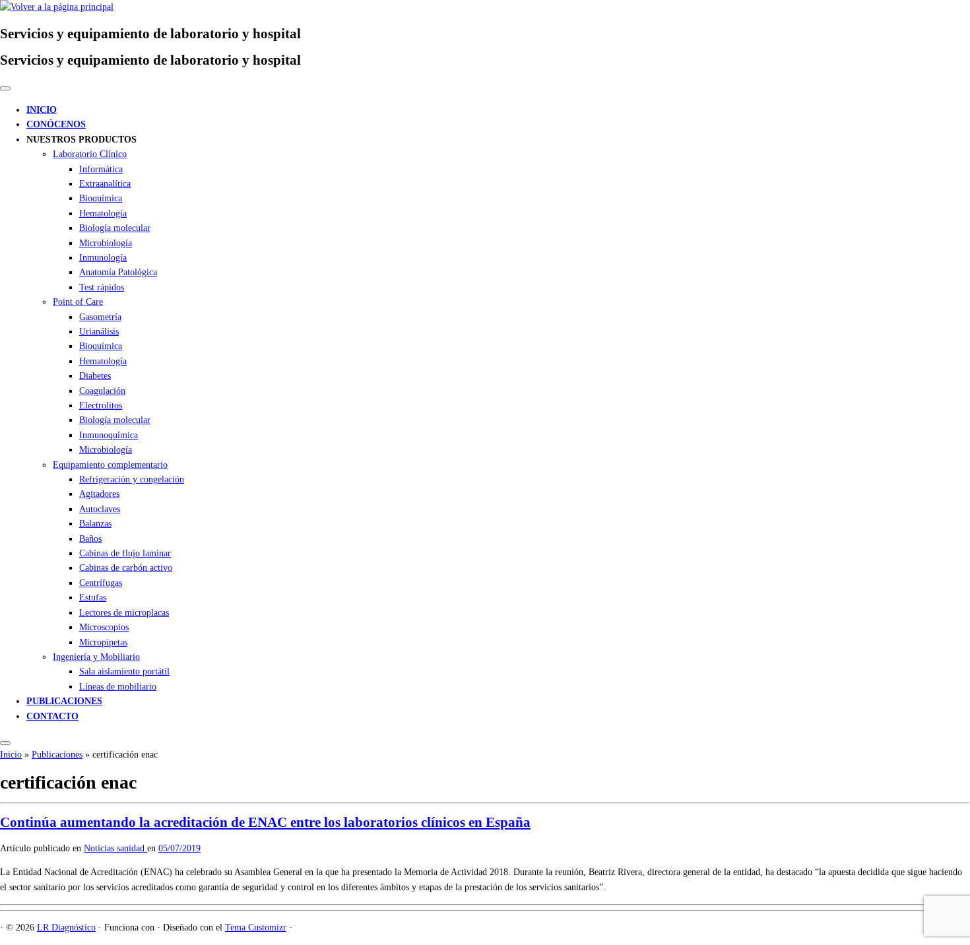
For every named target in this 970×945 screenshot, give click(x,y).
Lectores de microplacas (124, 613)
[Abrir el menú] (5, 743)
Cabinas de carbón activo (125, 568)
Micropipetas (103, 642)
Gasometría (100, 317)
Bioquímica (100, 198)
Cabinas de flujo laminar (125, 553)
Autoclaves (99, 509)
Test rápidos (101, 287)
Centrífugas (100, 583)
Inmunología (103, 258)
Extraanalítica (105, 184)
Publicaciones (57, 755)
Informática (101, 169)
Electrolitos (100, 405)
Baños (90, 539)
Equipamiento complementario (110, 465)
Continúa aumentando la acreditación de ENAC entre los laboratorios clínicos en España (265, 822)
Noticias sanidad (115, 848)
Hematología (103, 213)
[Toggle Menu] (5, 88)
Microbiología (105, 243)
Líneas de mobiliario (117, 687)
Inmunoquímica (108, 435)
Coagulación (102, 391)
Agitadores (99, 494)
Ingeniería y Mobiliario (96, 657)
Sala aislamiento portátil (124, 671)
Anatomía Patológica (118, 272)
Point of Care (78, 302)
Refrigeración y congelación (131, 479)
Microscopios (104, 627)
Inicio (11, 755)
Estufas (92, 598)
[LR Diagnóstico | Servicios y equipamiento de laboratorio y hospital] (56, 7)
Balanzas (95, 524)
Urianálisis (99, 332)
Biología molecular (114, 228)
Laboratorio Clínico (90, 154)
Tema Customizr (255, 927)
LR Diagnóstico (66, 927)
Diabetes (95, 376)
